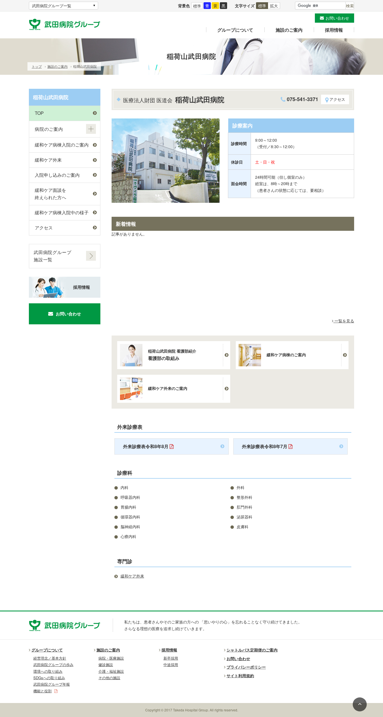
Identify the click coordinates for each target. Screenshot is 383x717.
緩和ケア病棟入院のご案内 (62, 144)
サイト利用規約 (240, 675)
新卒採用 (170, 658)
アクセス (337, 99)
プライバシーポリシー (246, 667)
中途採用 (170, 664)
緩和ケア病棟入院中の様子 (62, 212)
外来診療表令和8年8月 (146, 446)
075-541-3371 (302, 99)
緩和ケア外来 (48, 160)
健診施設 (105, 664)
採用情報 (334, 30)
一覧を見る (343, 320)
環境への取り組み (48, 671)
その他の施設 (109, 677)
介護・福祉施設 (111, 671)
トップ (37, 66)
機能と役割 (42, 690)
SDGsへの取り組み (49, 677)
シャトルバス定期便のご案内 (252, 650)
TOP (39, 113)
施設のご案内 (289, 30)
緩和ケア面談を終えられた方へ (50, 194)
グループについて (235, 30)
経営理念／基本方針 (49, 658)
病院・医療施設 (111, 658)
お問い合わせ (337, 18)
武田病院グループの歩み (53, 664)
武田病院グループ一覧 (51, 5)
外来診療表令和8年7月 (265, 446)
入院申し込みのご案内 (57, 175)
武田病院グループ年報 (51, 684)
